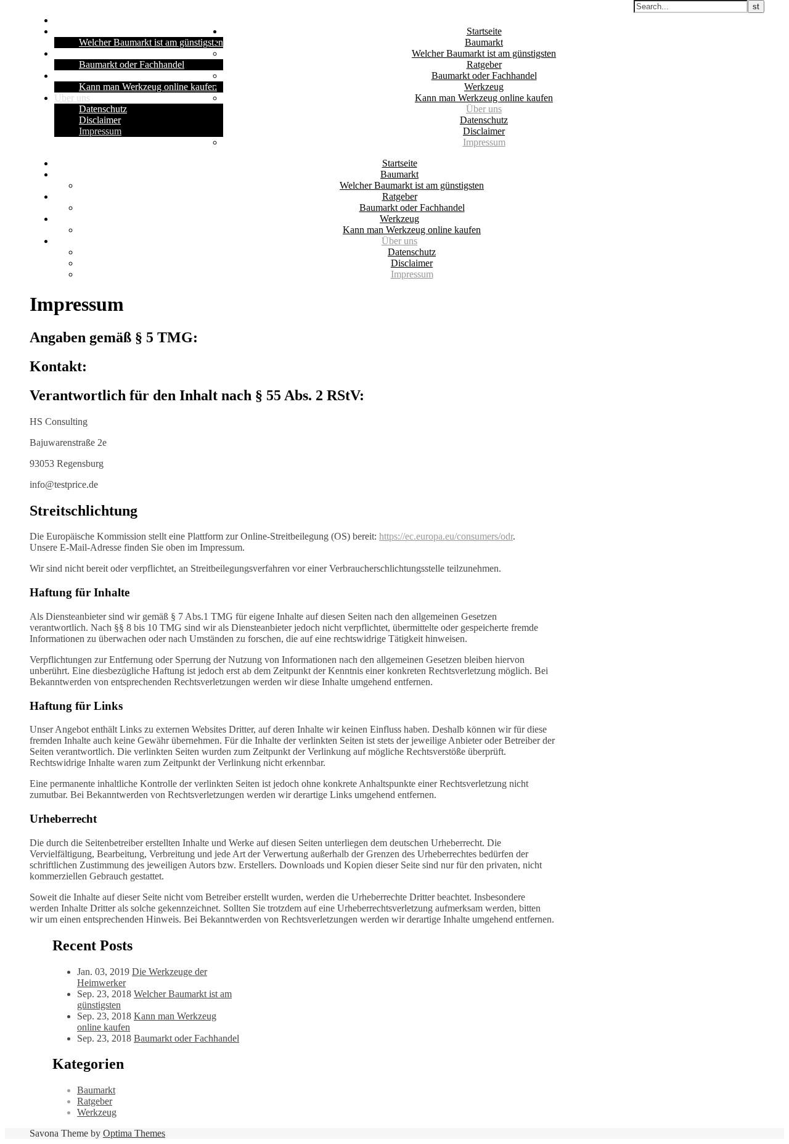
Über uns (72, 98)
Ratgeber (71, 53)
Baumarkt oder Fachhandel (131, 64)
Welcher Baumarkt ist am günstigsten (151, 42)
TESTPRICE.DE (257, 10)
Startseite (71, 20)
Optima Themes (134, 1133)
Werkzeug (74, 75)
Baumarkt (73, 31)
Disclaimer (100, 120)
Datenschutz (103, 109)
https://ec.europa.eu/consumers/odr (446, 536)
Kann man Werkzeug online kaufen (148, 86)
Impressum (100, 131)
